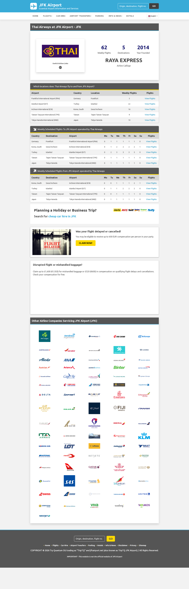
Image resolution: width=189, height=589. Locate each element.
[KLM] (144, 435)
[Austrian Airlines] (44, 367)
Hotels (130, 16)
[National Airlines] (44, 456)
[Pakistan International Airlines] (144, 455)
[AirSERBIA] (144, 350)
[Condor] (119, 384)
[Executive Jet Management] (94, 408)
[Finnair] (144, 408)
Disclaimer (123, 545)
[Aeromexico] (94, 336)
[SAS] (69, 481)
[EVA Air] (69, 408)
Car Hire (60, 16)
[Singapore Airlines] (94, 481)
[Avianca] (69, 367)
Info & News (115, 16)
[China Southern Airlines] (94, 384)
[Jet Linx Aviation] (94, 435)
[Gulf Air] (69, 423)
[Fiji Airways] (119, 408)
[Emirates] (119, 394)
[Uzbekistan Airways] (44, 506)
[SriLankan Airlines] (119, 481)
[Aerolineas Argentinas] (69, 336)
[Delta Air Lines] (44, 394)
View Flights (150, 98)
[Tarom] (69, 494)
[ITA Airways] (44, 435)
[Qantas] (69, 467)
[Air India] (69, 350)
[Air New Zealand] (94, 350)
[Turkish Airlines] (119, 494)
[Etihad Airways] (44, 408)
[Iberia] (119, 423)
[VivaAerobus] (94, 505)
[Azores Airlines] (94, 367)
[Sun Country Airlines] (144, 481)
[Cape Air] (69, 376)
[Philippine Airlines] (44, 467)
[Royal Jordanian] (144, 467)
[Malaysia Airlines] (119, 446)
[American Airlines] (94, 360)
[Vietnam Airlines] (69, 506)
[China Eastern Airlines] (69, 384)
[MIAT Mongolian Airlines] (144, 446)
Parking (99, 16)
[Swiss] (44, 494)
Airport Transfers (80, 16)
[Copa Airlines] (144, 384)
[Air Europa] (144, 336)
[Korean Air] (44, 446)
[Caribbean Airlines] (94, 376)
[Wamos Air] (144, 505)
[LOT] (69, 446)
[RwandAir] (44, 481)
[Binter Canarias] (119, 367)
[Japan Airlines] (69, 436)
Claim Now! (85, 243)
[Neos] (69, 455)
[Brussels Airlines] (44, 376)
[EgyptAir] (69, 394)
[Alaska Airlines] (44, 359)
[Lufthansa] (94, 446)
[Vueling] (119, 505)
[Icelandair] (144, 423)
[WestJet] (44, 516)
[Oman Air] (119, 456)
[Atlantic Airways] (144, 360)
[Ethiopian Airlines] (144, 394)
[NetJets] (94, 456)
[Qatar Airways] (94, 467)
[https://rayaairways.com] (60, 67)
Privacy (133, 545)
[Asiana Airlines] (119, 359)
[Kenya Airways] (119, 436)
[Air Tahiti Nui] (119, 350)
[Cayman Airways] (144, 376)
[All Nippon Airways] (69, 359)
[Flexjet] (44, 423)
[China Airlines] (44, 384)
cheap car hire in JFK (62, 216)
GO (154, 6)
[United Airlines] (144, 494)
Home (35, 16)
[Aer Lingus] (44, 336)
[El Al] (94, 394)
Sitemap (142, 545)
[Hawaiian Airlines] (94, 423)
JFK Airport (58, 6)
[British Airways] (144, 367)
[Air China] (119, 336)
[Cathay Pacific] (119, 376)
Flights (47, 16)
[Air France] (44, 350)
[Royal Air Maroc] (119, 467)
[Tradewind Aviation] (94, 494)
